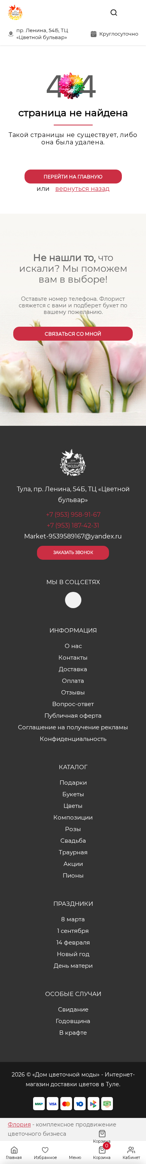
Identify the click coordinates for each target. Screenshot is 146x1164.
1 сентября (73, 930)
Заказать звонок (73, 552)
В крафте (73, 1032)
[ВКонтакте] (95, 12)
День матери (73, 965)
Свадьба (73, 840)
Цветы (73, 805)
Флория (19, 1124)
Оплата (73, 680)
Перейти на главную (73, 177)
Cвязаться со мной (73, 334)
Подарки (73, 782)
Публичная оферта (73, 715)
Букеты (73, 794)
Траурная (73, 852)
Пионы (73, 875)
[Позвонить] (131, 12)
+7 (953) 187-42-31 (73, 525)
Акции (73, 863)
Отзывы (73, 692)
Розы (73, 829)
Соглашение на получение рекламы (73, 727)
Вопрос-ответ (73, 704)
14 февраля (73, 942)
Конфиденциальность (73, 738)
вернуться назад (82, 188)
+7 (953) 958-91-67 (73, 514)
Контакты (73, 657)
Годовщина (73, 1021)
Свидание (73, 1009)
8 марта (73, 919)
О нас (73, 646)
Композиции (73, 817)
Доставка (73, 669)
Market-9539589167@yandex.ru (73, 536)
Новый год (73, 954)
